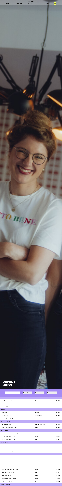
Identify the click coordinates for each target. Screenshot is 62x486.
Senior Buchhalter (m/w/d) (6, 415)
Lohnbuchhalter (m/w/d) (6, 412)
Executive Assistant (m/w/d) (7, 424)
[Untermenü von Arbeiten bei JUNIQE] (22, 3)
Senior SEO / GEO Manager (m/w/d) (8, 472)
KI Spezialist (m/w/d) (5, 406)
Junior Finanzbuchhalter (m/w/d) (7, 418)
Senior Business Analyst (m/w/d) (7, 400)
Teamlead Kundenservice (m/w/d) (8, 448)
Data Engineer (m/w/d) (6, 403)
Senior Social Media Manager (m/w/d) (8, 466)
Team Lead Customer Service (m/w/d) (8, 451)
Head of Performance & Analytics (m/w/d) (9, 456)
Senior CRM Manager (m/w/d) (7, 475)
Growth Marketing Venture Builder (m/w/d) (9, 427)
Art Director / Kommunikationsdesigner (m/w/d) (10, 433)
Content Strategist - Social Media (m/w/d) (9, 481)
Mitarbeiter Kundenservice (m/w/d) (8, 445)
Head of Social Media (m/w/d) (7, 463)
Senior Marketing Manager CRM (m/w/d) (9, 478)
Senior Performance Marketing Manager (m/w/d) (10, 469)
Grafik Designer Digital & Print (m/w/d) (8, 436)
